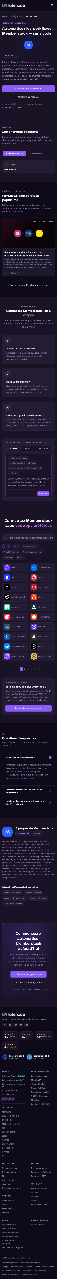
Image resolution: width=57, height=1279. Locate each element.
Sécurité (5, 1212)
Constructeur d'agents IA (13, 1080)
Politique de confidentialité (30, 1263)
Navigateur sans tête (40, 1092)
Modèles (35, 1100)
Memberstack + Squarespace (14, 898)
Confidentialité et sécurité (44, 1267)
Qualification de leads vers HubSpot (22, 463)
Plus (19, 557)
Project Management (32, 552)
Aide (38, 833)
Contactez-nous (9, 1224)
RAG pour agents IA (11, 1090)
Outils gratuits (8, 1180)
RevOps (5, 1152)
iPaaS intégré (8, 1099)
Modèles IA (36, 1080)
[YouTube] (15, 1025)
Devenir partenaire (39, 1168)
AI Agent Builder (38, 1084)
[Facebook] (26, 1025)
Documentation (9, 1172)
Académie (6, 1184)
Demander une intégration (28, 708)
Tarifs (4, 1204)
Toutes (7, 546)
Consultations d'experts (12, 1247)
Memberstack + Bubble (12, 892)
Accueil (5, 16)
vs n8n (34, 1200)
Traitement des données (11, 1271)
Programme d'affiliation (41, 1172)
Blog (4, 1176)
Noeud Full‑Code (38, 1088)
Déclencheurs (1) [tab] (15, 153)
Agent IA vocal (37, 1224)
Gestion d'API (8, 1094)
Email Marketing (11, 552)
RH (3, 1128)
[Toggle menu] (52, 5)
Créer (41, 493)
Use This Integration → (28, 166)
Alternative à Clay (39, 1204)
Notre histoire (8, 1200)
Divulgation (27, 1271)
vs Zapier (35, 1192)
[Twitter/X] (4, 1025)
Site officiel (24, 833)
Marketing (6, 1112)
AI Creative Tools (30, 546)
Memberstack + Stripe (38, 898)
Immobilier (7, 1120)
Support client (8, 1132)
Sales (4, 1136)
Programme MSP (38, 1176)
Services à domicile (10, 1116)
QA (3, 1156)
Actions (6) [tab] (37, 153)
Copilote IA (40, 1104)
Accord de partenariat (10, 1275)
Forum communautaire (12, 1188)
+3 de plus (13, 473)
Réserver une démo (10, 1232)
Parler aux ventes (9, 1228)
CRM (16, 546)
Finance (5, 1140)
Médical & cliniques (11, 1124)
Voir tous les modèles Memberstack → (28, 285)
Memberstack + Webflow (13, 904)
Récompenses (8, 1208)
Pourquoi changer (39, 1188)
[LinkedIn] (10, 1025)
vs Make (34, 1196)
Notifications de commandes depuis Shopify (25, 468)
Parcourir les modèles (28, 96)
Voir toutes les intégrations (28, 982)
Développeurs (8, 1148)
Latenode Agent (13, 1076)
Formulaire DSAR (40, 1271)
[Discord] (21, 1025)
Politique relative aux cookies (12, 1267)
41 (35, 669)
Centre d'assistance (10, 1236)
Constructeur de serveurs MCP (13, 1085)
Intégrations (16, 16)
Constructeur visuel (40, 1076)
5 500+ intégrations (39, 1096)
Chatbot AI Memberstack (18, 458)
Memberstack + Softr (33, 892)
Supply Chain (8, 1144)
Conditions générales (10, 1263)
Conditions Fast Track (29, 1275)
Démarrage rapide (10, 1168)
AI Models (8, 557)
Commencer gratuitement (28, 88)
